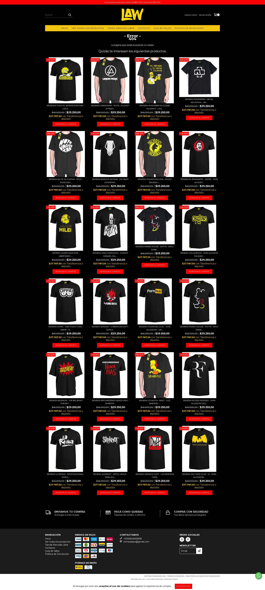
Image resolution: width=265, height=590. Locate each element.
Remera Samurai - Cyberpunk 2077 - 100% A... (110, 328)
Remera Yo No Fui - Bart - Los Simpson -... (154, 402)
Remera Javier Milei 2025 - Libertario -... (65, 254)
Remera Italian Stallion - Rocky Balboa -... (155, 180)
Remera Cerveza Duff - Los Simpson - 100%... (155, 475)
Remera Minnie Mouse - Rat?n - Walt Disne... (155, 248)
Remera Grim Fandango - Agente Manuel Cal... (110, 254)
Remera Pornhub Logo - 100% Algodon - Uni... (155, 328)
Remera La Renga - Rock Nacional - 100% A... (66, 475)
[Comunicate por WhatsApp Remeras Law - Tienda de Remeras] (258, 575)
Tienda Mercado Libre (121, 28)
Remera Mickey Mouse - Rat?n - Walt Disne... (199, 328)
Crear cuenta (191, 15)
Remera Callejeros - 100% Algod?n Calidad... (199, 254)
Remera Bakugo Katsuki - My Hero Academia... (110, 180)
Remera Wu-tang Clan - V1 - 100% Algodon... (199, 475)
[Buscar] (70, 15)
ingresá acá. (184, 579)
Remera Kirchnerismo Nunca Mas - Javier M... (110, 402)
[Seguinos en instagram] (182, 539)
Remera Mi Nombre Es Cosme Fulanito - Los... (155, 107)
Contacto (144, 28)
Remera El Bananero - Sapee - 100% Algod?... (199, 180)
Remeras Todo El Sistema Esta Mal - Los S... (66, 107)
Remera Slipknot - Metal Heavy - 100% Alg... (110, 475)
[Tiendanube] (58, 577)
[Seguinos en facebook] (188, 539)
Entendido (183, 586)
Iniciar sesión (205, 15)
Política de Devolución (189, 28)
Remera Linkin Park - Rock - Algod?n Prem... (110, 107)
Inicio (64, 28)
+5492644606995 (132, 538)
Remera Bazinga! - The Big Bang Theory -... (66, 402)
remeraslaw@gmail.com (136, 541)
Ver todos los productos (88, 28)
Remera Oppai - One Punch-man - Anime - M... (65, 328)
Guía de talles (162, 28)
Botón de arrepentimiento (206, 579)
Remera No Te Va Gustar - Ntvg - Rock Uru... (66, 180)
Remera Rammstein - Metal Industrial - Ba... (199, 100)
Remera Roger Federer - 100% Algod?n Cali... (199, 402)
